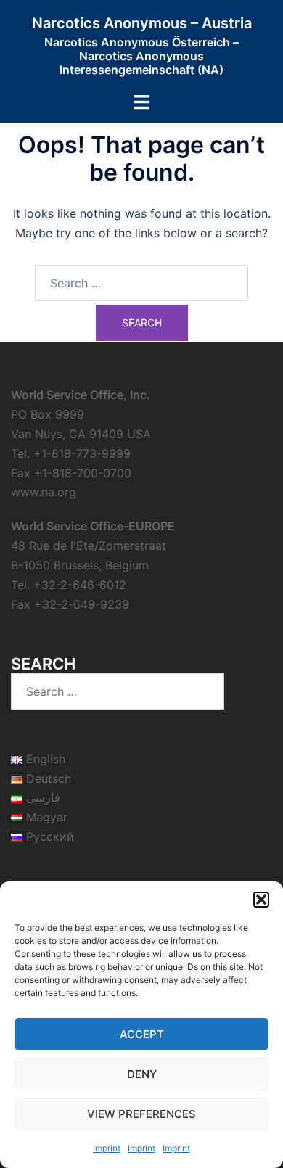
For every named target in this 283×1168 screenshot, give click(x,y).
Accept (142, 1034)
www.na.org (43, 492)
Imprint (106, 1148)
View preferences (141, 1114)
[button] (261, 899)
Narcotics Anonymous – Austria (142, 23)
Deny (142, 1074)
